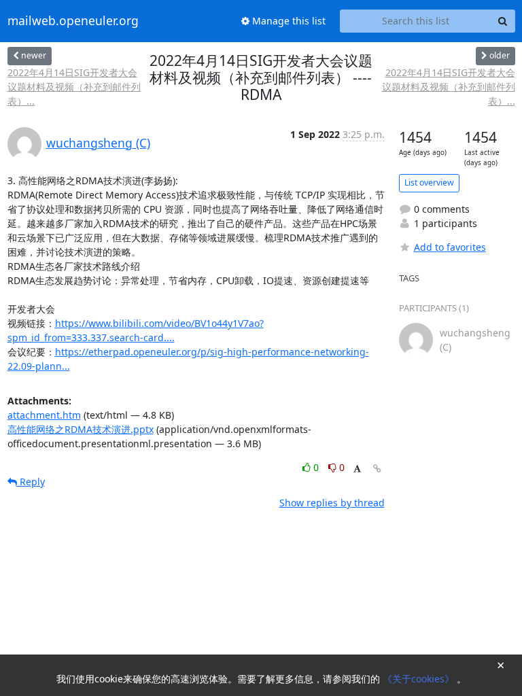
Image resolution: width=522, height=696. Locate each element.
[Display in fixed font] (357, 469)
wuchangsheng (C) (98, 143)
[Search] (503, 21)
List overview (429, 182)
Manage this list (287, 20)
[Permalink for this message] (377, 468)
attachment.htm (44, 414)
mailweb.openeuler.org (73, 21)
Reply (31, 481)
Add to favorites (450, 247)
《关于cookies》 (420, 678)
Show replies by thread (332, 502)
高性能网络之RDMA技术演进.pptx (80, 429)
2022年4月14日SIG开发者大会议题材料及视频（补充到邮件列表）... (74, 86)
